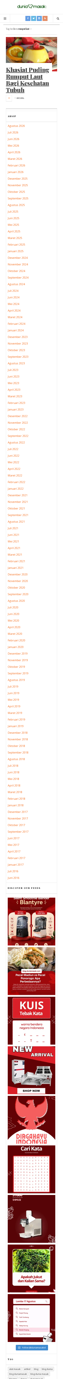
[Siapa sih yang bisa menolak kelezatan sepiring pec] (31, 971)
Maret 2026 (15, 159)
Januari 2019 (16, 726)
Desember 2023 (18, 337)
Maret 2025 (15, 238)
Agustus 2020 (16, 601)
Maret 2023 (15, 396)
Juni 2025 (13, 218)
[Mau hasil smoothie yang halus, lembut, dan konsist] (31, 921)
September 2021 (18, 515)
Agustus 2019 (16, 680)
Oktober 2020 (16, 587)
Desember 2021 (18, 495)
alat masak (14, 1369)
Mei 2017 (13, 845)
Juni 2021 (13, 535)
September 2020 (18, 594)
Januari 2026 (16, 172)
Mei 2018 (13, 779)
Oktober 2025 (16, 192)
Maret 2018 (15, 792)
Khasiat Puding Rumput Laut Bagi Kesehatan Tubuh (27, 79)
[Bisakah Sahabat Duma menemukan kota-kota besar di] (31, 1169)
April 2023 (14, 390)
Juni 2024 (13, 297)
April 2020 (14, 627)
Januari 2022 (16, 489)
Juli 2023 (13, 370)
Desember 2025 (18, 178)
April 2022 (14, 469)
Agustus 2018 (16, 759)
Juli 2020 (13, 607)
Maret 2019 (15, 713)
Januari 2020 (16, 647)
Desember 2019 (18, 653)
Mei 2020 (13, 620)
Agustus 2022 (16, 442)
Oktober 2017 (16, 825)
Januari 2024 (16, 330)
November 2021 (18, 502)
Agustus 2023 (16, 363)
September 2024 (18, 277)
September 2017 (18, 832)
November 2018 (18, 739)
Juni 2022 (13, 456)
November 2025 (18, 185)
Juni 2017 (13, 838)
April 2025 (14, 231)
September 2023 (18, 357)
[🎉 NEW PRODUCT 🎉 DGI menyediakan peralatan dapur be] (31, 1070)
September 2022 (18, 436)
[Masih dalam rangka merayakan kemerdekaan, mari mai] (31, 1021)
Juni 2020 (13, 614)
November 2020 (18, 581)
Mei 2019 (13, 700)
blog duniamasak (18, 1373)
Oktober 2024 (16, 271)
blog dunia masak (39, 1373)
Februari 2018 (16, 799)
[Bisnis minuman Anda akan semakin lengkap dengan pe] (31, 1219)
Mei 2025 (13, 225)
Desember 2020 (18, 574)
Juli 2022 (13, 449)
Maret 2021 (15, 554)
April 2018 (14, 785)
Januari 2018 (16, 805)
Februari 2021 (16, 561)
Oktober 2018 (16, 746)
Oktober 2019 (16, 667)
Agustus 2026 (16, 126)
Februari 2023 (16, 403)
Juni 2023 (13, 376)
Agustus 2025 (16, 205)
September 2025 (18, 198)
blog (36, 1369)
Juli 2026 (13, 132)
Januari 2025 (16, 251)
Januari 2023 (16, 409)
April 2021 (14, 548)
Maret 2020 (15, 634)
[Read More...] (9, 98)
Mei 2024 (13, 304)
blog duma (47, 1369)
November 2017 (18, 818)
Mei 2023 (13, 383)
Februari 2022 (16, 482)
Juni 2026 (13, 139)
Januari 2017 (16, 865)
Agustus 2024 (16, 284)
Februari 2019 (16, 719)
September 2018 (18, 752)
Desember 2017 (18, 812)
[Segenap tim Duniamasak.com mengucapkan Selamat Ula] (31, 1120)
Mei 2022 (13, 462)
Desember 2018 (18, 733)
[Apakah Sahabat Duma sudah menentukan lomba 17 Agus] (31, 1318)
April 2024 (14, 310)
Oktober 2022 (16, 429)
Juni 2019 (13, 693)
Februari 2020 (16, 640)
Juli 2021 (13, 528)
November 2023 (18, 343)
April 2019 (14, 706)
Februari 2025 (16, 244)
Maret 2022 (15, 475)
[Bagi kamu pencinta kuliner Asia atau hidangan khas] (31, 1268)
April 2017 (14, 851)
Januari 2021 (16, 568)
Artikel (20, 98)
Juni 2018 (13, 772)
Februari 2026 (16, 165)
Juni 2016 (13, 878)
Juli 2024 (13, 291)
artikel (27, 1369)
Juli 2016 (13, 871)
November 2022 (18, 423)
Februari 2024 (16, 324)
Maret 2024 (15, 317)
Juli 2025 (13, 211)
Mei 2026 (13, 145)
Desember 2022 (18, 416)
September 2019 (18, 673)
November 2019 (18, 660)
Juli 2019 (13, 686)
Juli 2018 (13, 766)
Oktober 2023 (16, 350)
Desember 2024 (18, 258)
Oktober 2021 (16, 508)
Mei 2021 (13, 541)
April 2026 (14, 152)
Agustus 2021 (16, 521)
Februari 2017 (16, 858)
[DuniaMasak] (31, 6)
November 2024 (18, 264)
